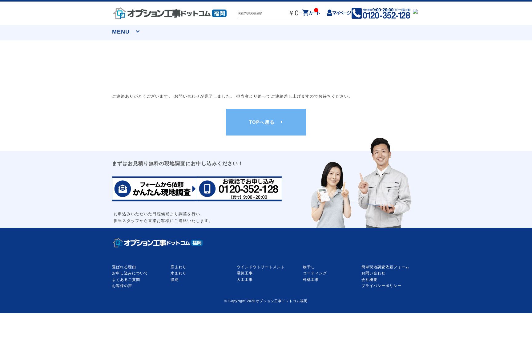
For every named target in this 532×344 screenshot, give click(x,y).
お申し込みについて (130, 273)
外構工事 (311, 279)
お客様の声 (122, 286)
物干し (309, 267)
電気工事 (245, 273)
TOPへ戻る (261, 122)
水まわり (179, 273)
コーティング (315, 273)
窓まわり (179, 267)
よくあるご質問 (126, 279)
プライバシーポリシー (381, 286)
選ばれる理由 (124, 267)
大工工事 (245, 279)
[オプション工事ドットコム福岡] (170, 13)
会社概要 (369, 279)
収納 (175, 279)
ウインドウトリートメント (261, 267)
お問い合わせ (373, 273)
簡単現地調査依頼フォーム (385, 267)
